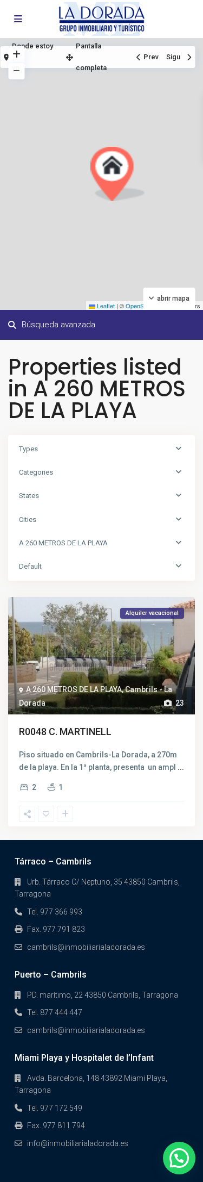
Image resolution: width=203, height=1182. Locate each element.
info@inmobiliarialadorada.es (77, 1143)
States (29, 496)
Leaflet (105, 305)
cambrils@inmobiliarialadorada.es (86, 947)
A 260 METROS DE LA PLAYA (63, 543)
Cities (27, 519)
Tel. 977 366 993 (54, 911)
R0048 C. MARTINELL (65, 731)
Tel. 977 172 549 (54, 1108)
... (181, 767)
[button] (117, 174)
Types (28, 449)
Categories (36, 472)
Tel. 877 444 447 (54, 1012)
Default (30, 566)
